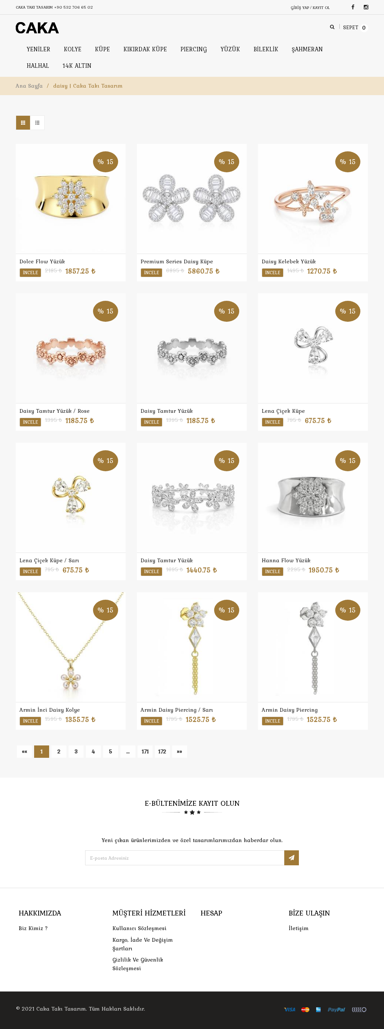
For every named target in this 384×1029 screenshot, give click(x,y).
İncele (30, 272)
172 (162, 751)
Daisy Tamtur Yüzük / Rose (55, 411)
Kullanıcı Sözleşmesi (139, 928)
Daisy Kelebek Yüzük (289, 261)
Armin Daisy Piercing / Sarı (177, 710)
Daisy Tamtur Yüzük (167, 411)
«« (24, 751)
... (128, 751)
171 (145, 751)
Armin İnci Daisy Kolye (50, 710)
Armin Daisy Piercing (290, 710)
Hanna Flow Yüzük (286, 560)
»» (179, 751)
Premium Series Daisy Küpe (177, 261)
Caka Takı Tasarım (61, 1009)
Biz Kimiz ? (33, 928)
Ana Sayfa (29, 86)
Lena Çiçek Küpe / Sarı (49, 560)
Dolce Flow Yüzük (42, 261)
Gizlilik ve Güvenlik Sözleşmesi (137, 964)
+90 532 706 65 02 (73, 7)
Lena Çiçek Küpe (283, 411)
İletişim (299, 928)
